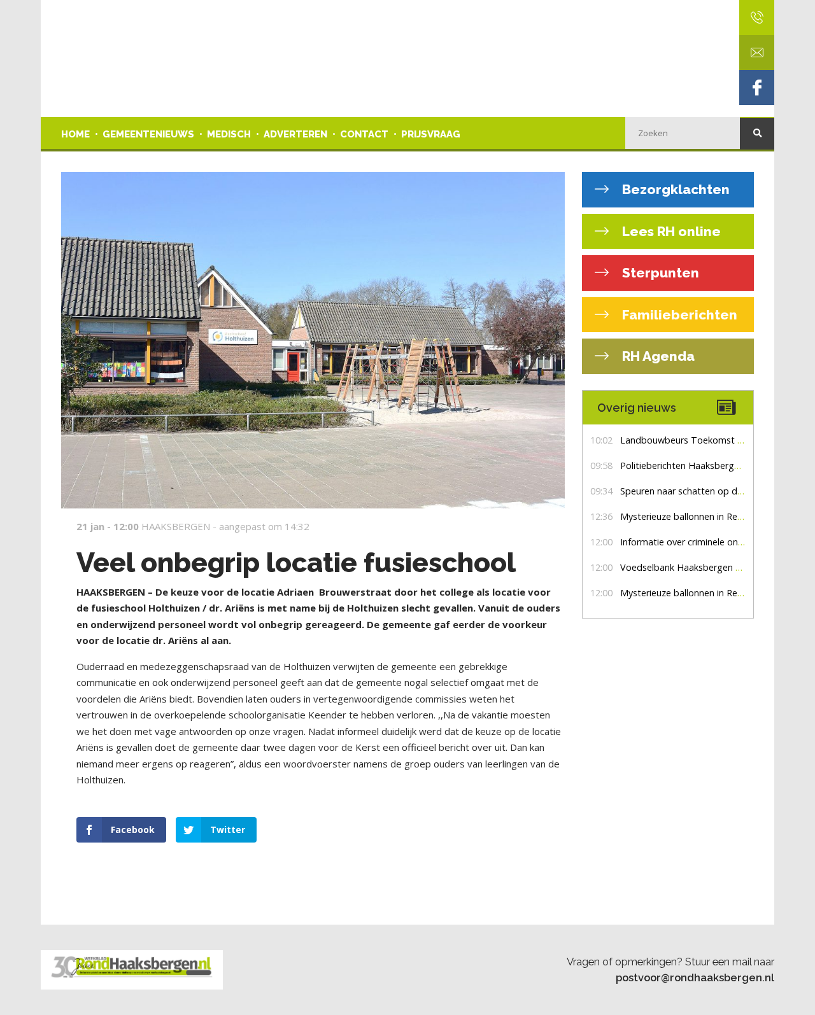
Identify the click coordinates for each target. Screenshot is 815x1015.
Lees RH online (670, 231)
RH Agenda (657, 356)
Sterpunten (659, 273)
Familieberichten (678, 315)
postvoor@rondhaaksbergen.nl (695, 977)
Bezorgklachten (674, 189)
